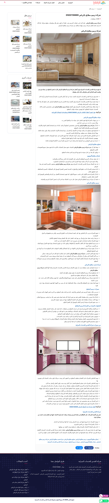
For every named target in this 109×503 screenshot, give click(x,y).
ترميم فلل (91, 9)
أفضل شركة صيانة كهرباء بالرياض (18, 469)
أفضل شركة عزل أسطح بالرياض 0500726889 (83, 407)
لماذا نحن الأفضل (27, 2)
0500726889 (56, 467)
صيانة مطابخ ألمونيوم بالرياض (88, 442)
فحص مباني (61, 2)
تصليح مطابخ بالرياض (69, 439)
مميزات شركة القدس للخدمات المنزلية (58, 442)
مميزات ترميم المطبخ (74, 442)
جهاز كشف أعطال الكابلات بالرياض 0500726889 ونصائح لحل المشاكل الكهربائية (74, 112)
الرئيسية (70, 2)
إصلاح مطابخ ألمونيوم (92, 439)
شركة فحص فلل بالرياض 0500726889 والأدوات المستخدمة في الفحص (15, 48)
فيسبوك (88, 448)
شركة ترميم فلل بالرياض (20, 490)
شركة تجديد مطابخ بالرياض (56, 439)
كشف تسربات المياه (49, 2)
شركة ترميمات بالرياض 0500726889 (16, 29)
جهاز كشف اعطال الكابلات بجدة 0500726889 (27, 126)
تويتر (78, 448)
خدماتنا (38, 2)
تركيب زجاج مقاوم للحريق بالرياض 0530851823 (15, 110)
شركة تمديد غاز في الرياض (20, 492)
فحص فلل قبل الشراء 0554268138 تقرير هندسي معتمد (26, 66)
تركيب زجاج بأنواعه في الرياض (19, 487)
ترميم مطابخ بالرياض (81, 439)
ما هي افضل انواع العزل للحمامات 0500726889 (16, 125)
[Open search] (5, 2)
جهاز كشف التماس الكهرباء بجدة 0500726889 (27, 93)
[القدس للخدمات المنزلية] (99, 2)
